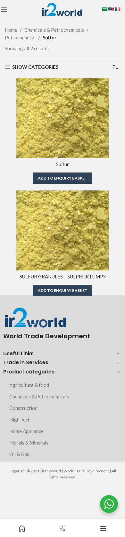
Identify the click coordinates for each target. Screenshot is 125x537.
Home (11, 30)
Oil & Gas (19, 454)
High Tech (19, 419)
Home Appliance (26, 431)
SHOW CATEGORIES (35, 67)
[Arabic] (104, 9)
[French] (117, 9)
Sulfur (62, 164)
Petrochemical (20, 37)
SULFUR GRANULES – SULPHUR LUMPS (63, 276)
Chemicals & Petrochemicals (54, 30)
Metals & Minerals (28, 442)
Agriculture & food (29, 385)
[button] (62, 178)
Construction (23, 408)
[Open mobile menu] (4, 9)
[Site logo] (62, 9)
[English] (111, 9)
